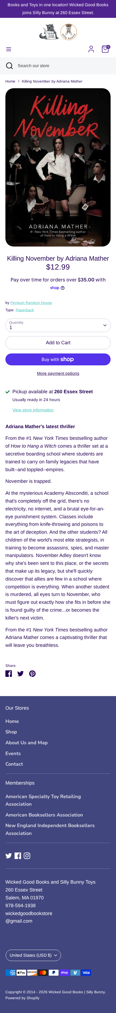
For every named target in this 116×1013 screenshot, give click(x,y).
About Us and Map (26, 742)
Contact (14, 764)
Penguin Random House (31, 303)
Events (13, 753)
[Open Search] (9, 65)
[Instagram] (27, 856)
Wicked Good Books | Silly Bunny (77, 992)
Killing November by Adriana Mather (52, 81)
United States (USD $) (31, 955)
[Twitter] (8, 856)
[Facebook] (18, 856)
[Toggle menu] (8, 49)
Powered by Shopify (22, 998)
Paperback (25, 310)
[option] (58, 167)
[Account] (91, 47)
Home (10, 81)
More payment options (58, 373)
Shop (11, 732)
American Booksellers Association (44, 815)
